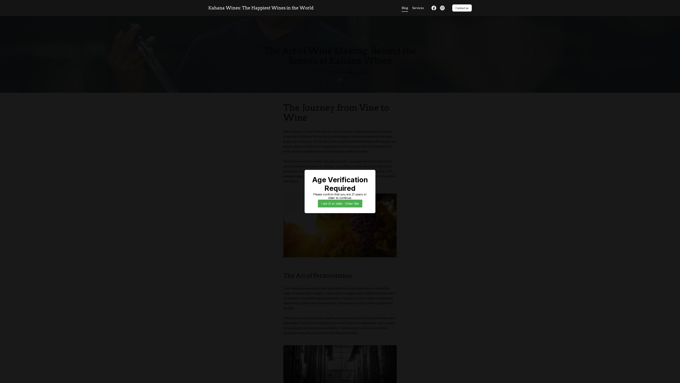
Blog (405, 8)
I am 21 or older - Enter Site (340, 203)
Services (418, 8)
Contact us (462, 8)
